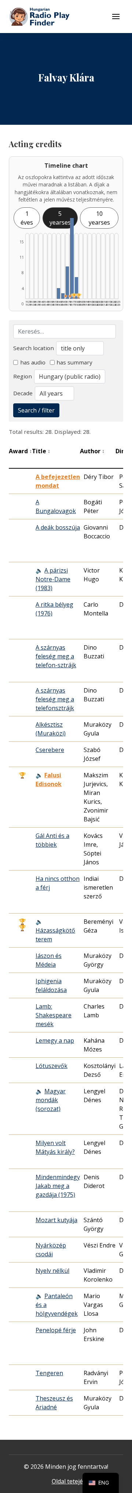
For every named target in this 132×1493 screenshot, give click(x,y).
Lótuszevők (51, 1066)
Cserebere (50, 750)
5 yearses (60, 218)
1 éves (27, 218)
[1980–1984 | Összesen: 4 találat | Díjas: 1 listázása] (76, 288)
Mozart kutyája (56, 1220)
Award (20, 451)
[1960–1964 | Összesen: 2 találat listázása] (58, 293)
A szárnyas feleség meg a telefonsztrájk (55, 699)
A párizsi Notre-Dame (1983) (53, 579)
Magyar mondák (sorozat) (51, 1100)
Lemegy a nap (55, 1040)
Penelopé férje (56, 1330)
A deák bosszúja (58, 527)
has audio (32, 362)
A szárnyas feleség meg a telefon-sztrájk (56, 656)
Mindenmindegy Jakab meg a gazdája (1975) (58, 1186)
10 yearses (99, 218)
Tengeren (49, 1373)
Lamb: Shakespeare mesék (54, 1015)
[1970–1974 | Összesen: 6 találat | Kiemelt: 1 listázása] (67, 282)
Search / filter (36, 410)
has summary (74, 362)
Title (41, 451)
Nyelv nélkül (52, 1271)
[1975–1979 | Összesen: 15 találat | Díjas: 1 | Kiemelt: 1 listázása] (71, 258)
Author (92, 451)
